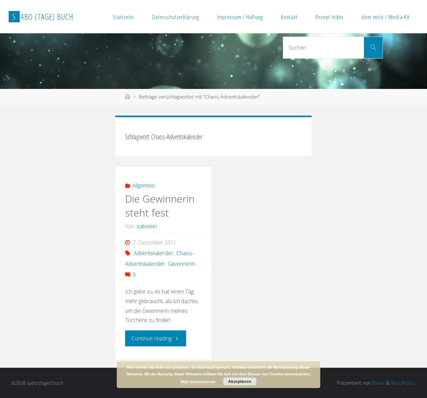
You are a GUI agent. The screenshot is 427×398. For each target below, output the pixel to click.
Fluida (378, 383)
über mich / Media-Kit (386, 17)
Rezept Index (330, 17)
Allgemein (143, 185)
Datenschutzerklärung (175, 17)
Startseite (123, 17)
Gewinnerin (181, 263)
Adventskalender (153, 253)
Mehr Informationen (198, 381)
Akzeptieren (239, 381)
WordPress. (403, 383)
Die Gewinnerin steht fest (159, 205)
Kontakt (289, 17)
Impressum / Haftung (240, 17)
